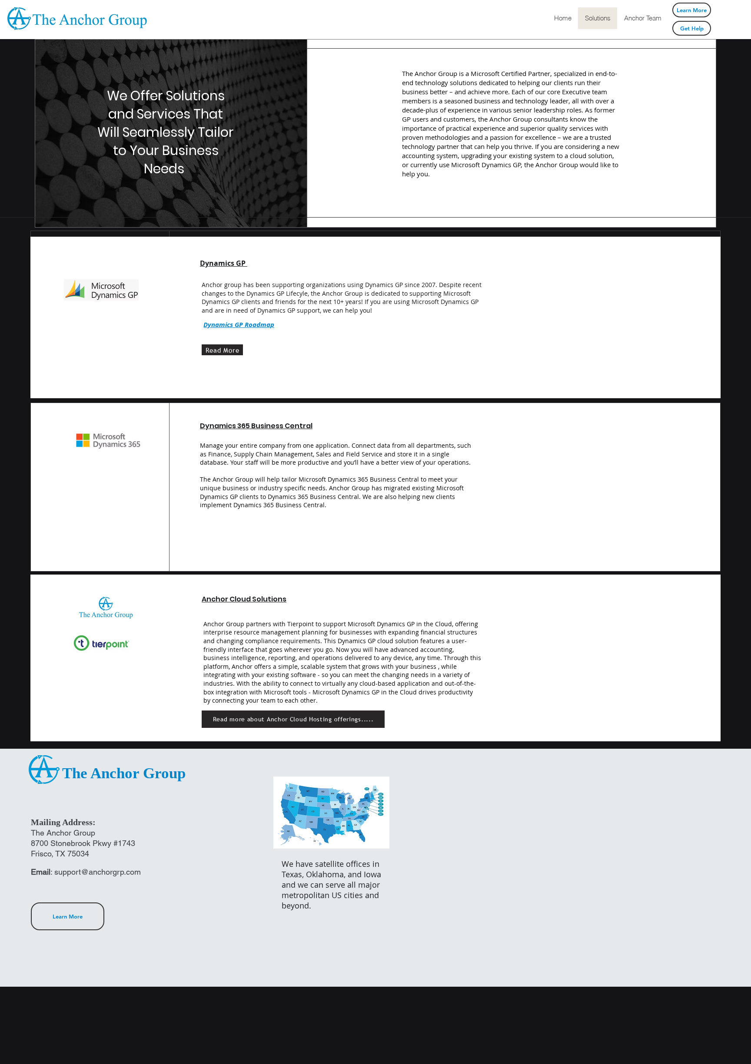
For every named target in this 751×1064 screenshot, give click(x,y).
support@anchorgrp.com (97, 871)
